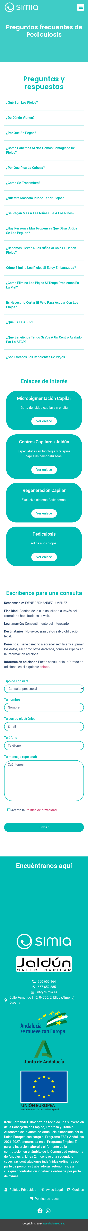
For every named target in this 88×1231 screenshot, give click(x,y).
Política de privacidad (41, 810)
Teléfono (10, 738)
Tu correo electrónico (19, 719)
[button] (80, 7)
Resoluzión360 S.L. (54, 1223)
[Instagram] (48, 1211)
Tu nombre (12, 700)
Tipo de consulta (16, 681)
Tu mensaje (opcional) (20, 757)
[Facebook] (40, 1211)
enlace (44, 667)
